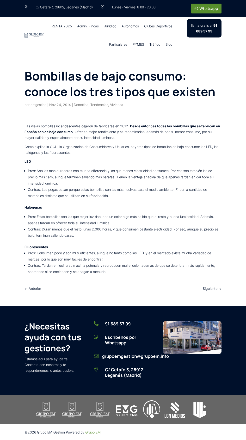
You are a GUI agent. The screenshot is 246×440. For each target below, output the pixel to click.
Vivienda (116, 105)
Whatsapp (208, 8)
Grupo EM (93, 432)
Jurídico (110, 26)
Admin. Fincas (88, 26)
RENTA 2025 (62, 26)
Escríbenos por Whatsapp (120, 340)
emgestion (38, 105)
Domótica (81, 105)
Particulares (118, 44)
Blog (169, 44)
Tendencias (99, 105)
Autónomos (130, 26)
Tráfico (154, 44)
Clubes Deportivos (158, 26)
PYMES (138, 44)
